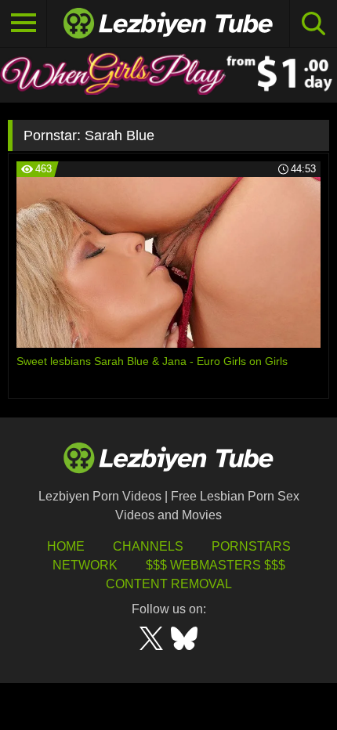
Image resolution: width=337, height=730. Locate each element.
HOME (66, 546)
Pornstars (251, 546)
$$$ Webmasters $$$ (215, 565)
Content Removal (169, 584)
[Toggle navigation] (23, 23)
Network (85, 565)
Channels (148, 546)
